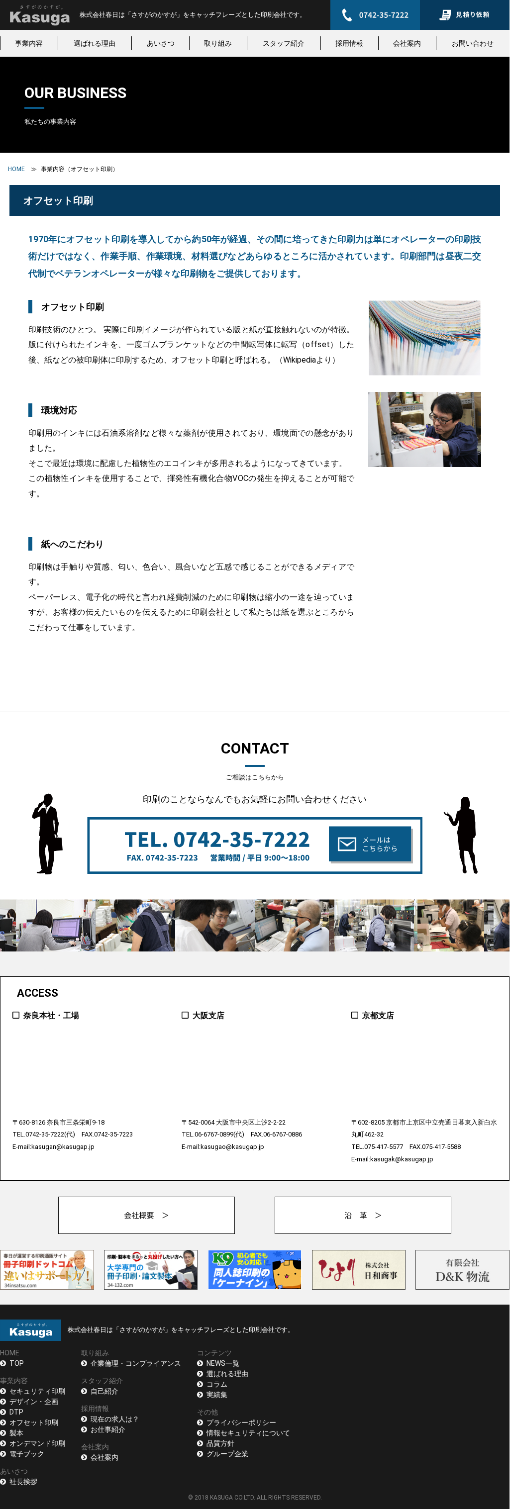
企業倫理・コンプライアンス (136, 1363)
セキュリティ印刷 (37, 1391)
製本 (16, 1433)
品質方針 (220, 1443)
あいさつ (161, 43)
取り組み (218, 43)
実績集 (216, 1395)
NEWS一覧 (222, 1363)
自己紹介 (104, 1391)
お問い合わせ (473, 43)
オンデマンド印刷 (37, 1443)
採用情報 (349, 43)
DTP (16, 1412)
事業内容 (29, 43)
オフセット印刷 (33, 1422)
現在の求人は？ (115, 1419)
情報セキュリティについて (248, 1433)
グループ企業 (227, 1454)
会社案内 (407, 43)
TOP (16, 1363)
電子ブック (26, 1454)
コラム (216, 1384)
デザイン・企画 (33, 1402)
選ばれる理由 (94, 43)
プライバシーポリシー (241, 1422)
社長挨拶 (23, 1482)
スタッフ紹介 (284, 43)
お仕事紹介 (108, 1429)
